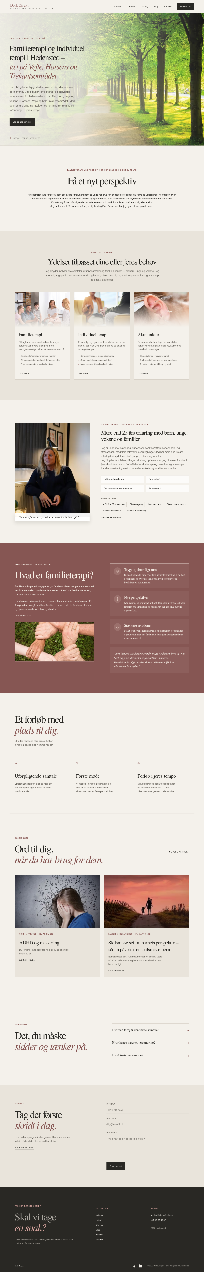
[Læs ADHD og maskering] (57, 901)
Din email (111, 1118)
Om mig (144, 6)
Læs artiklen (27, 959)
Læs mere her (23, 615)
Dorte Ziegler (19, 1266)
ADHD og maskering (39, 942)
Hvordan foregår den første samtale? (150, 1030)
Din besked (112, 1132)
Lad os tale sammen (22, 121)
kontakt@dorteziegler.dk (162, 1215)
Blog (156, 6)
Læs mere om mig (111, 517)
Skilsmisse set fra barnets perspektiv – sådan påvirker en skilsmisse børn (143, 946)
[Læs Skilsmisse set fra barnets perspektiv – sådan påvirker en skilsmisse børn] (146, 901)
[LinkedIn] (140, 1266)
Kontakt (168, 6)
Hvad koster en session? (150, 1055)
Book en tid (185, 6)
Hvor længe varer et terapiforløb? (150, 1042)
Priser (132, 6)
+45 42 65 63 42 (158, 1219)
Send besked (116, 1166)
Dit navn (111, 1103)
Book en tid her (24, 1147)
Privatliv (99, 1239)
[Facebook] (134, 1266)
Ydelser (119, 6)
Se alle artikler (179, 851)
